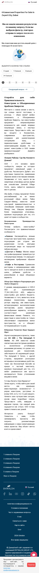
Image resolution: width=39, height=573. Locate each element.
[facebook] (4, 493)
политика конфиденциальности (19, 504)
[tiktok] (28, 493)
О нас (19, 517)
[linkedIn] (10, 493)
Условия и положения (19, 508)
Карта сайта (19, 525)
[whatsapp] (34, 493)
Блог (19, 530)
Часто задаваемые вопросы (19, 512)
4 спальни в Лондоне (11, 467)
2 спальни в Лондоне (11, 459)
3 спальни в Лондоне (11, 463)
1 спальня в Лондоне (11, 454)
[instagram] (22, 493)
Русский (34, 2)
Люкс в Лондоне (9, 476)
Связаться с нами (20, 521)
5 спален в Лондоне (11, 472)
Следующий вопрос (16, 89)
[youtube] (16, 493)
